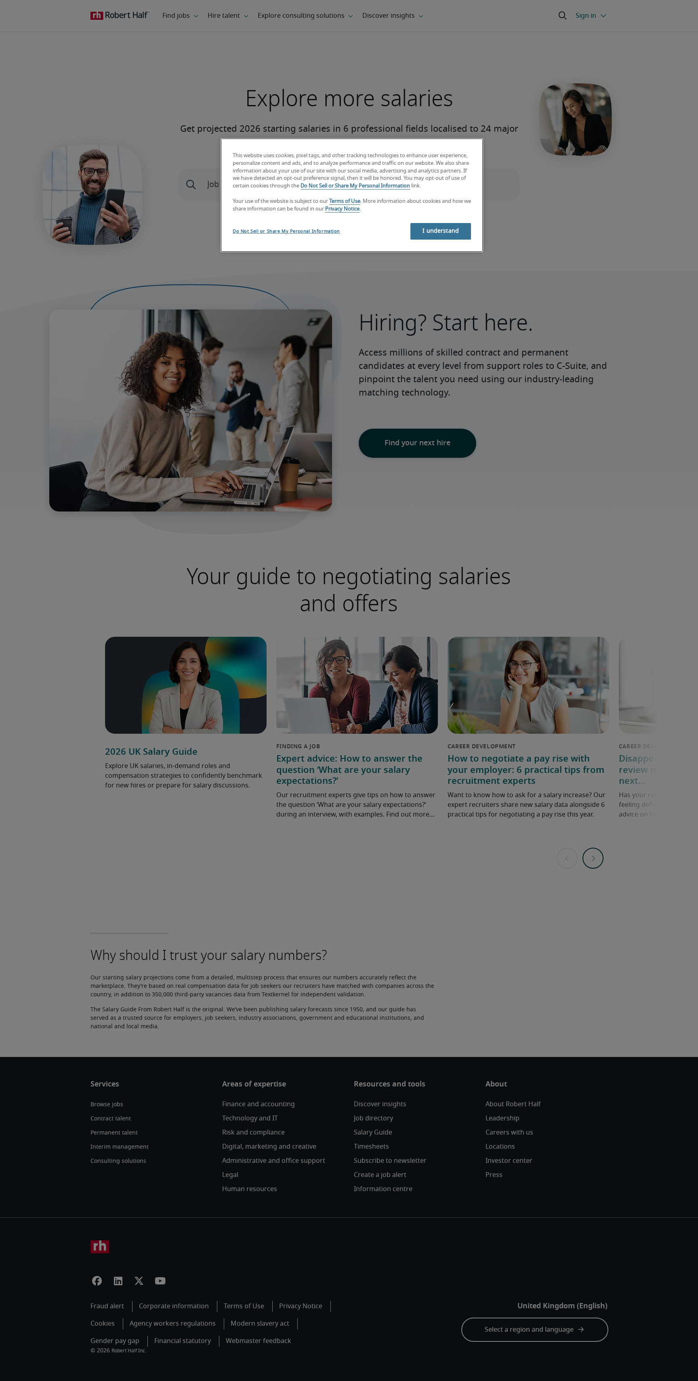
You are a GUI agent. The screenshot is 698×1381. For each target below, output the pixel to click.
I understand (441, 231)
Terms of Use (344, 201)
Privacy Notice (342, 209)
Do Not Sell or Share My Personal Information (355, 186)
